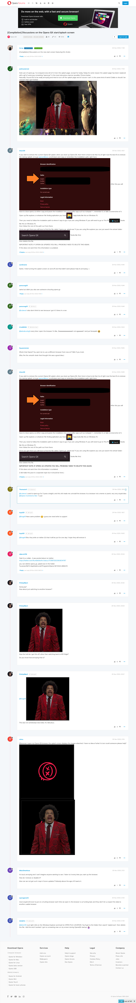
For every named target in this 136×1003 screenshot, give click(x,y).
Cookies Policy (95, 959)
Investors (119, 962)
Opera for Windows (15, 957)
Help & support (70, 953)
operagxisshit (24, 898)
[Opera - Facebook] (7, 996)
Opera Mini (12, 979)
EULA (92, 962)
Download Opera (69, 18)
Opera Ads (43, 962)
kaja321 (22, 512)
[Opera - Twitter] (11, 996)
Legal (92, 948)
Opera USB (13, 968)
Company (120, 948)
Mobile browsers (13, 972)
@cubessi (33, 306)
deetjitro (22, 921)
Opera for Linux (14, 962)
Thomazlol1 (23, 489)
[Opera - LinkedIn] (20, 996)
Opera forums (70, 959)
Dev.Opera (68, 962)
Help (67, 948)
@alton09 (22, 925)
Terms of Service (96, 965)
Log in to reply (123, 37)
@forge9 (22, 516)
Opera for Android (15, 976)
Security (93, 953)
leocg (21, 48)
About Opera (120, 953)
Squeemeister (24, 348)
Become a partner (122, 965)
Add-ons (43, 953)
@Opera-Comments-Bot (28, 496)
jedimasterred (24, 69)
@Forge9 (30, 512)
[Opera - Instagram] (24, 996)
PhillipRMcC (23, 583)
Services (44, 948)
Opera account (45, 956)
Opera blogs (69, 956)
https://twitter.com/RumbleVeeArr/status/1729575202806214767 (42, 560)
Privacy (92, 956)
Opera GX (13, 37)
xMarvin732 (23, 554)
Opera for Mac (14, 960)
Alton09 (22, 151)
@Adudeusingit (34, 327)
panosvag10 (23, 285)
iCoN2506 (23, 327)
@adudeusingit (24, 331)
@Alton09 (31, 921)
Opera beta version (15, 965)
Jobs (117, 959)
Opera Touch (13, 982)
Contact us (120, 968)
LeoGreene (23, 265)
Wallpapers (44, 959)
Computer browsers (14, 953)
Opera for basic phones (17, 985)
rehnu (21, 739)
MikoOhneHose (24, 870)
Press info (119, 956)
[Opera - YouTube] (15, 996)
